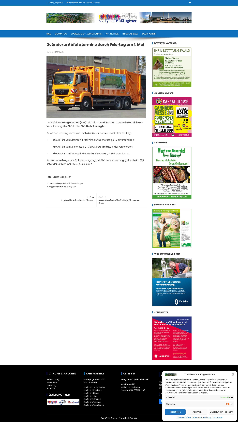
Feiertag (69, 187)
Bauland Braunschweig (94, 387)
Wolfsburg (51, 385)
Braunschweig (53, 379)
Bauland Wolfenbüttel (94, 405)
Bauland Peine (90, 396)
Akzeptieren (175, 412)
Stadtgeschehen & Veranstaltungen (86, 34)
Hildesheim (52, 382)
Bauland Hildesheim (93, 390)
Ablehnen (197, 412)
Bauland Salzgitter (92, 399)
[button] (233, 374)
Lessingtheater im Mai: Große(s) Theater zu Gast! (119, 200)
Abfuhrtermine (60, 187)
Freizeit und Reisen (130, 34)
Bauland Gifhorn (91, 393)
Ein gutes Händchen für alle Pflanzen (77, 198)
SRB (74, 187)
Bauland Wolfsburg (92, 402)
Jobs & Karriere (112, 34)
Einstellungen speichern (221, 412)
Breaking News (61, 34)
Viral (120, 418)
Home (48, 34)
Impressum (217, 417)
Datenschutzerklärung (201, 417)
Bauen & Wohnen (148, 34)
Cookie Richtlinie (184, 417)
